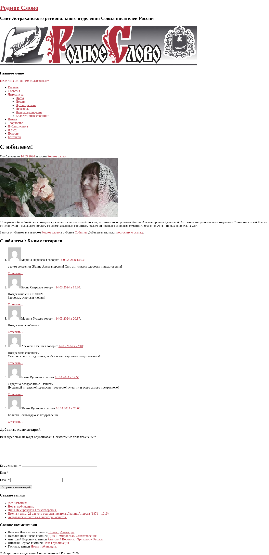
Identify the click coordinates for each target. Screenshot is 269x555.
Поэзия (20, 101)
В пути (12, 130)
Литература (15, 94)
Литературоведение (29, 112)
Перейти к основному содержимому (24, 80)
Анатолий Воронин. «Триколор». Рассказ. (76, 539)
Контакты (14, 137)
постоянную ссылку (129, 232)
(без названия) (17, 503)
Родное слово (56, 156)
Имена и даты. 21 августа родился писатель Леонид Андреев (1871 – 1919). (58, 513)
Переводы (22, 108)
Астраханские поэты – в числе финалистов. (37, 517)
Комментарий (10, 465)
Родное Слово (19, 7)
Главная (13, 87)
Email (5, 480)
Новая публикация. (21, 506)
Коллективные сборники (32, 115)
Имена (12, 119)
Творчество (15, 123)
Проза (20, 98)
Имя (4, 472)
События (14, 91)
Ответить (15, 273)
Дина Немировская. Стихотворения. (32, 510)
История (13, 133)
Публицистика (26, 105)
